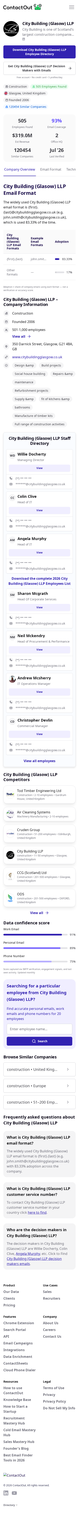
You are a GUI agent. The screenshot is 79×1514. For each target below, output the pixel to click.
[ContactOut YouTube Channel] (14, 1493)
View (39, 468)
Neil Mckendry (31, 636)
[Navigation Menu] (71, 7)
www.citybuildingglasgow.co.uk (37, 357)
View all (36, 913)
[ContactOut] (23, 7)
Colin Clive (27, 496)
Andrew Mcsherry (34, 678)
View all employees (39, 761)
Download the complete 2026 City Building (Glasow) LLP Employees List (39, 581)
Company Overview (19, 169)
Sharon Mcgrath (32, 593)
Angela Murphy (28, 1253)
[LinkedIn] (23, 39)
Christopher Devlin (35, 720)
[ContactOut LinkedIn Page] (5, 1493)
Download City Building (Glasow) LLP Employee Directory (39, 52)
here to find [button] (37, 1212)
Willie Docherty (31, 454)
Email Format (50, 169)
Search (42, 1041)
